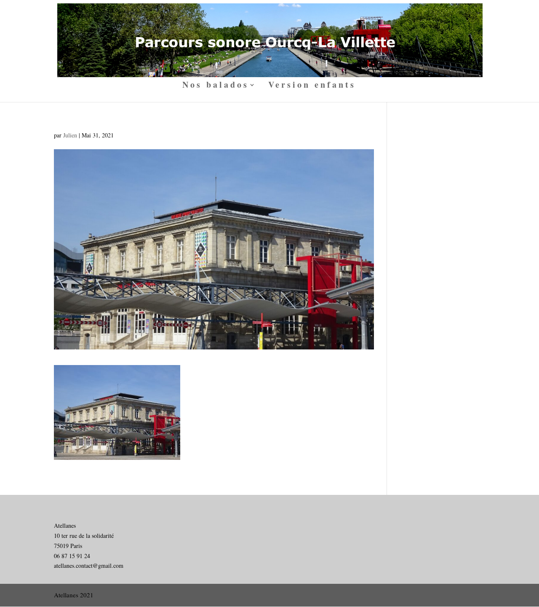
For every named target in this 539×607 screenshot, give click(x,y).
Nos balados (215, 86)
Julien (70, 135)
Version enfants (312, 86)
